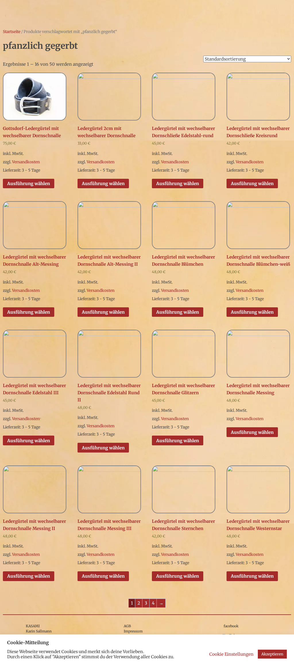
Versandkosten (26, 162)
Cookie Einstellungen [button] (231, 654)
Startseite (11, 31)
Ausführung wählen (28, 183)
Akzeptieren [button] (272, 654)
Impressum (133, 631)
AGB (127, 626)
